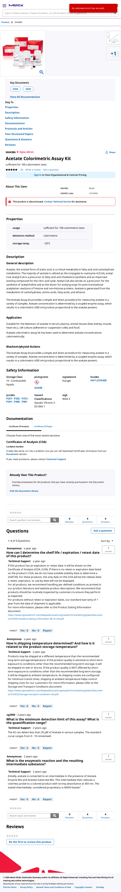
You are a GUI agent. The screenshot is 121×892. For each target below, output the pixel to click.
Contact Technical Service (57, 201)
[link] (15, 512)
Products (5, 22)
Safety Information (17, 118)
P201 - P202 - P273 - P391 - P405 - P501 (17, 400)
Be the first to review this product (31, 842)
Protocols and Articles (18, 128)
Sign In (37, 174)
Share (112, 152)
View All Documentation (25, 96)
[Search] (114, 12)
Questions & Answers (18, 139)
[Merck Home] (16, 5)
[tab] (8, 22)
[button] (108, 550)
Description (12, 112)
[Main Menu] (4, 5)
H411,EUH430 (98, 380)
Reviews (10, 144)
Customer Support (56, 459)
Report (47, 630)
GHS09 (38, 388)
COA (15, 89)
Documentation (15, 123)
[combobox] (60, 13)
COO (28, 89)
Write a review (33, 169)
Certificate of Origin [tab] (43, 426)
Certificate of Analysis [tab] (19, 426)
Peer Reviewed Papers (19, 134)
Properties (11, 107)
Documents (12, 454)
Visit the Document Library (24, 490)
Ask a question (51, 169)
